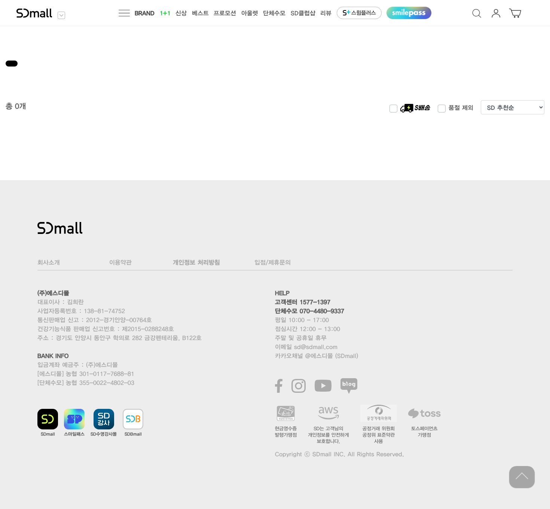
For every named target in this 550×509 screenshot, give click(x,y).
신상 (181, 13)
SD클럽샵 (303, 13)
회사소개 (48, 262)
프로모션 (225, 13)
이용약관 (120, 262)
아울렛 (249, 13)
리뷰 (325, 13)
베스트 (200, 13)
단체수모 (274, 13)
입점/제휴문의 (272, 262)
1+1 (165, 13)
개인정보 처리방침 (196, 262)
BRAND (145, 13)
